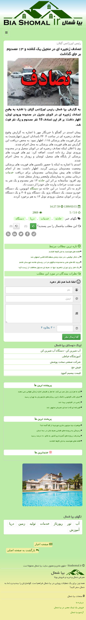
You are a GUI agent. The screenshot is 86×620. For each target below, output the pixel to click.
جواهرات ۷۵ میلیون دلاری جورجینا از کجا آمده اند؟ (60, 425)
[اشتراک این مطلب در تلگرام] (34, 233)
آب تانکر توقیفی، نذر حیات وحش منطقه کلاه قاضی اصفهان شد (55, 257)
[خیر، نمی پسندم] (16, 226)
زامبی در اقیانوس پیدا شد (69, 402)
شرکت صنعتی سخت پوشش (65, 361)
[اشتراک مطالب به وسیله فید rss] (8, 233)
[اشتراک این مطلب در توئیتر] (21, 233)
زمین (21, 523)
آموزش (74, 530)
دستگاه (34, 188)
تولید (33, 523)
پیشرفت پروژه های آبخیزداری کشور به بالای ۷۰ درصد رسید (55, 436)
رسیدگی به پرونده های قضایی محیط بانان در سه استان (58, 431)
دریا (32, 218)
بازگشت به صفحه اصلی (21, 550)
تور (69, 523)
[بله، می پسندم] (33, 226)
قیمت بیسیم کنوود (71, 372)
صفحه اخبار (42, 544)
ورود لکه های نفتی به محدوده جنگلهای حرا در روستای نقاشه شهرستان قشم (49, 262)
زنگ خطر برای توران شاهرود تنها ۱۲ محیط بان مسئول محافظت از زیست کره (49, 267)
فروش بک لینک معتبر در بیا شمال (69, 607)
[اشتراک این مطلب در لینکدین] (14, 233)
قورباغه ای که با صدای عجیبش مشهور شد (63, 408)
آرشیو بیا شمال (77, 612)
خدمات (9, 172)
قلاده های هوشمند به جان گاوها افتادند (64, 252)
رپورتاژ (58, 523)
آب (77, 523)
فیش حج (76, 367)
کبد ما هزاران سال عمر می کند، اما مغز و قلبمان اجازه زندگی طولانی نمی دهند (49, 392)
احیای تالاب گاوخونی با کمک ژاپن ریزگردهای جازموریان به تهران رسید (52, 397)
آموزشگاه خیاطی (71, 356)
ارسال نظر (70, 336)
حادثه (41, 180)
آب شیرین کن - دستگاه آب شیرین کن (61, 350)
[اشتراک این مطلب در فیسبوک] (27, 233)
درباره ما (80, 602)
